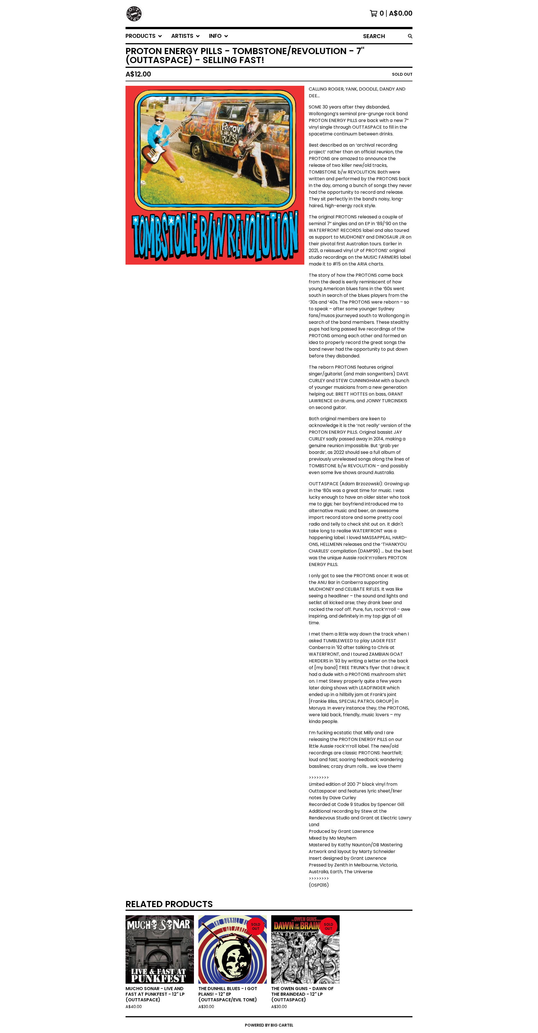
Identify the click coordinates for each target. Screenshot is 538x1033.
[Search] (410, 36)
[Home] (134, 13)
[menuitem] (144, 36)
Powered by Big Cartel (269, 1025)
